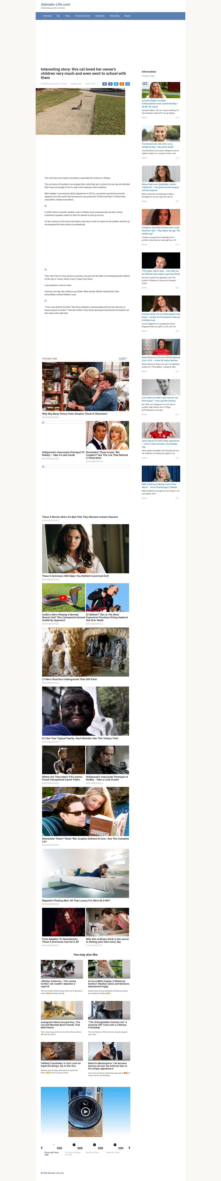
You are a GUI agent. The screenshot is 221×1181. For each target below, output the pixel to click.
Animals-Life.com (55, 4)
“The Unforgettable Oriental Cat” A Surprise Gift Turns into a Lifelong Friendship (107, 1025)
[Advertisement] (110, 41)
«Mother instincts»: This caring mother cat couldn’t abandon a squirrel (58, 984)
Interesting (114, 16)
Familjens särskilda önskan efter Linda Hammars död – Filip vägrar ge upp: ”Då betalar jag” (161, 230)
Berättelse (100, 16)
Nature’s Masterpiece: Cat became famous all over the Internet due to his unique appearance (107, 1066)
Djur (58, 16)
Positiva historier (82, 16)
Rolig (67, 16)
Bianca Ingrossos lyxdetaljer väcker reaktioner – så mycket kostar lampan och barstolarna (160, 187)
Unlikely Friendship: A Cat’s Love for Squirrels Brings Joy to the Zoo (61, 1064)
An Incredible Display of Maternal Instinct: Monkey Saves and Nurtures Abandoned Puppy (108, 984)
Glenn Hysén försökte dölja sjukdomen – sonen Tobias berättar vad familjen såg (160, 444)
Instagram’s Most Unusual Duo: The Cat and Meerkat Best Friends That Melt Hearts (60, 1025)
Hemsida (47, 16)
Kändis (128, 16)
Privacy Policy (148, 76)
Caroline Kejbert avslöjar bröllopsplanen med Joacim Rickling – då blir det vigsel (160, 103)
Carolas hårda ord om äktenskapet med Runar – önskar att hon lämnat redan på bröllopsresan (161, 317)
